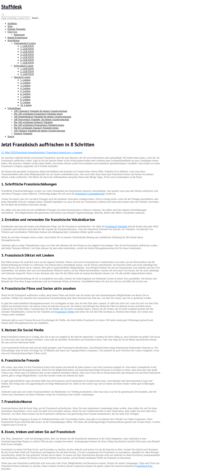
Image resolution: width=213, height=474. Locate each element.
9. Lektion (25, 102)
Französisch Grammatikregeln (89, 193)
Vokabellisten (14, 108)
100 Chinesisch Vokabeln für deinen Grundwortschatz (40, 111)
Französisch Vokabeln (116, 226)
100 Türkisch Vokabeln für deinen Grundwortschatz (39, 130)
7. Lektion (25, 96)
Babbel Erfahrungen (17, 37)
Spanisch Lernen (22, 77)
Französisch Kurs (143, 466)
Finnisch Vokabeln (23, 133)
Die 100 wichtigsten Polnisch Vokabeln (33, 122)
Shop (10, 26)
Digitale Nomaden (16, 29)
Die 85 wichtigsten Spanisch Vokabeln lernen (36, 128)
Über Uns (12, 32)
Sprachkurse (13, 40)
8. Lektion (25, 99)
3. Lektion (25, 85)
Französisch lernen (25, 152)
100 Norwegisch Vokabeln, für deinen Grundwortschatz (41, 119)
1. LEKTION (27, 46)
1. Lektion (25, 80)
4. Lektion (25, 88)
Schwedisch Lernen (23, 65)
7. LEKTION (27, 62)
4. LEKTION (27, 54)
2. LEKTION (27, 48)
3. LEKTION (27, 51)
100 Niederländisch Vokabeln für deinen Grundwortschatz (42, 116)
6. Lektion (25, 94)
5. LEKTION (27, 57)
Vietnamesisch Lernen (25, 43)
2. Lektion (25, 82)
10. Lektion (26, 105)
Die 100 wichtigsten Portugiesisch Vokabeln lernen (39, 125)
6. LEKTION (27, 60)
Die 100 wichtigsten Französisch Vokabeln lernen (38, 114)
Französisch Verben (65, 311)
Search (10, 136)
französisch (39, 152)
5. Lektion (25, 91)
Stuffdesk (11, 6)
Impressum (19, 34)
